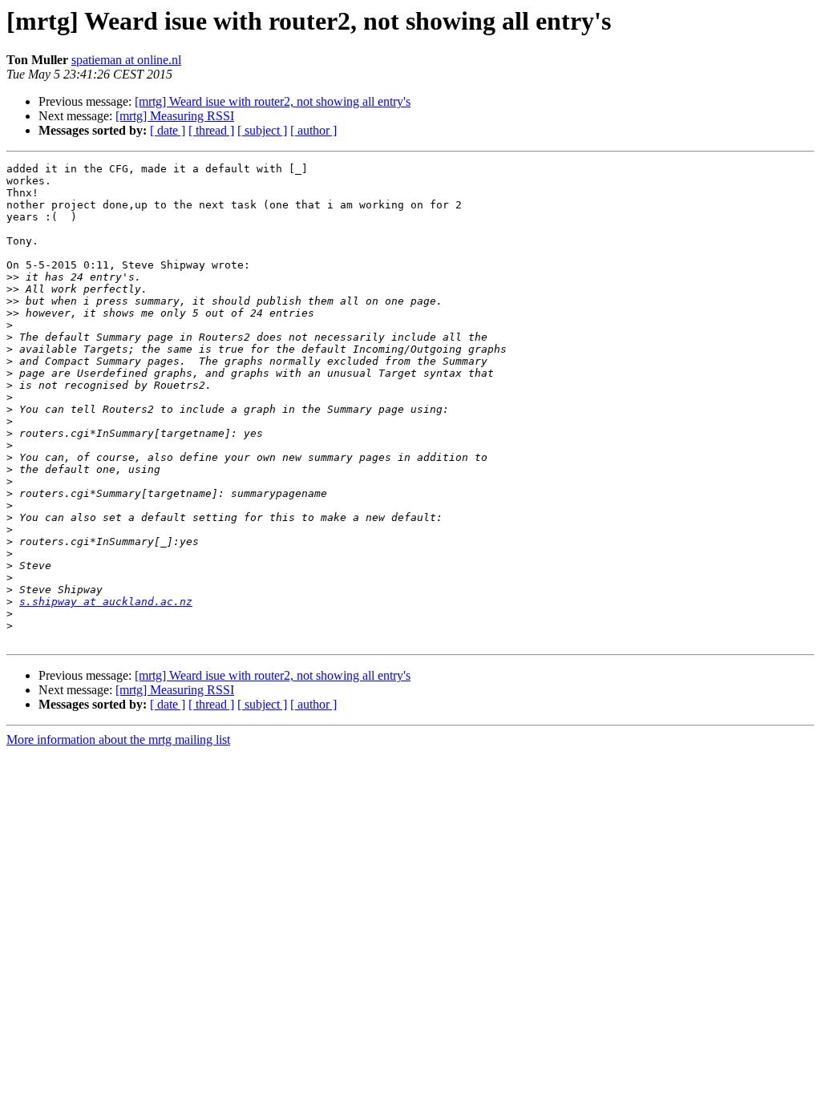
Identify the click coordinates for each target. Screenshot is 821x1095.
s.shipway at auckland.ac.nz (105, 602)
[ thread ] (211, 130)
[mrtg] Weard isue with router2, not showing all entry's (272, 101)
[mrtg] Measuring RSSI (174, 116)
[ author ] (313, 130)
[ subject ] (262, 130)
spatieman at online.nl (126, 60)
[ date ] (167, 130)
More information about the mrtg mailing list (118, 739)
